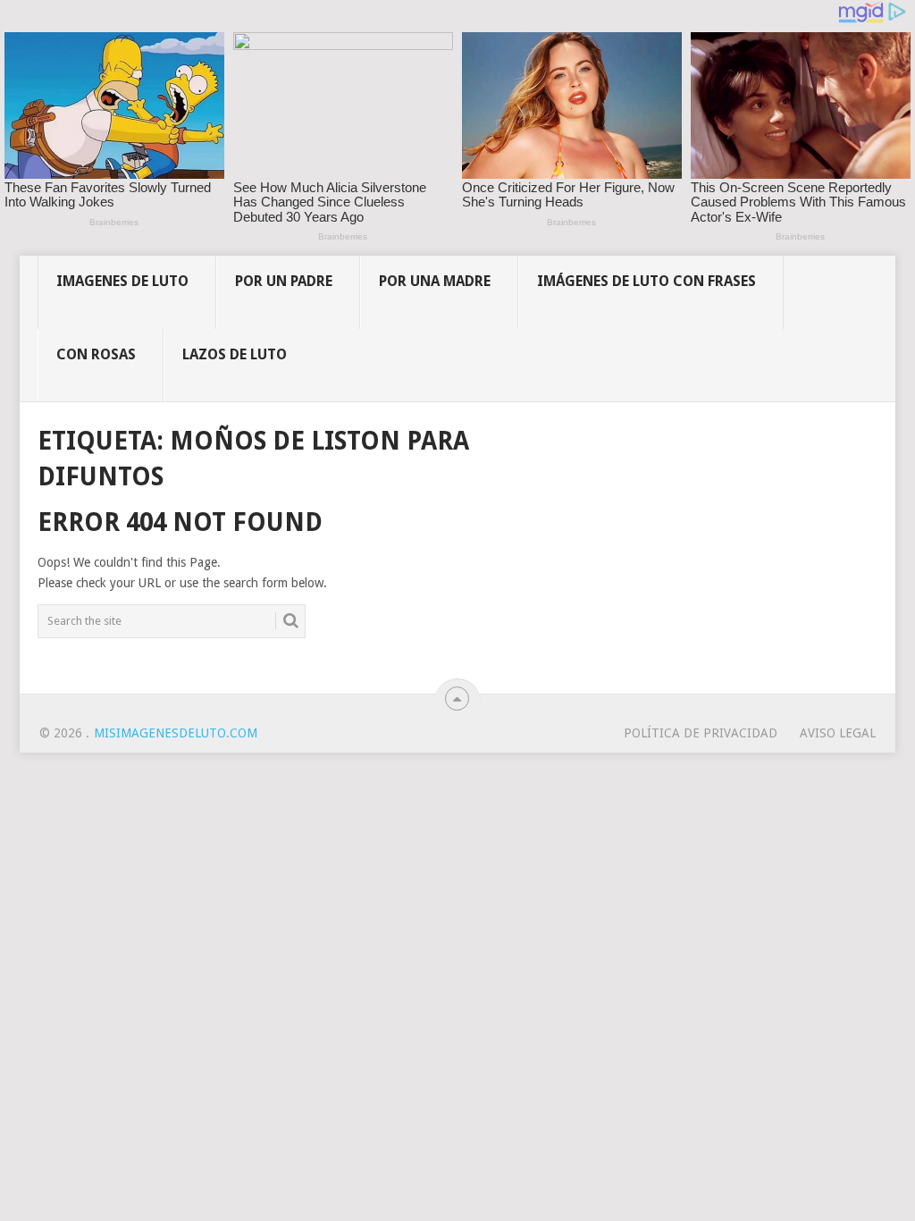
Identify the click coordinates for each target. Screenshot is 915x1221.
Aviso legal (838, 733)
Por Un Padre (283, 281)
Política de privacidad (700, 733)
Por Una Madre (435, 281)
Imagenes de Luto (122, 281)
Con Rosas (96, 354)
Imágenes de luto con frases (646, 281)
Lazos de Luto (234, 354)
